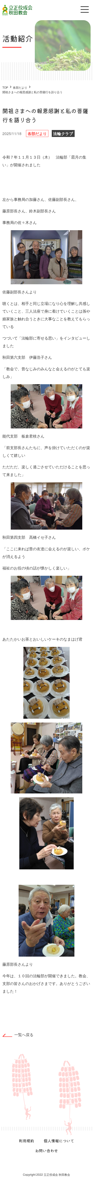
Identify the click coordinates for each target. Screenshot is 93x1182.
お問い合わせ (46, 1150)
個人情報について (59, 1141)
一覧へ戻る (23, 1034)
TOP (5, 87)
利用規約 (26, 1141)
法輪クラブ (63, 133)
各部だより (37, 133)
